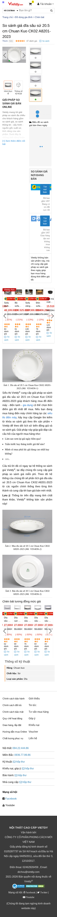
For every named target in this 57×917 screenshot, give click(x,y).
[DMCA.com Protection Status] (35, 886)
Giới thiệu (34, 698)
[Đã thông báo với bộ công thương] (18, 886)
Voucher (33, 731)
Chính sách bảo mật (13, 711)
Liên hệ (33, 738)
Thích (5, 41)
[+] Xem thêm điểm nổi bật (13, 142)
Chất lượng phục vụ (13, 738)
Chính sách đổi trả (12, 705)
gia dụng (28, 405)
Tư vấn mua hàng (39, 711)
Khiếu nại (34, 725)
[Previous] (4, 55)
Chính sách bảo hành (14, 698)
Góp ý (32, 718)
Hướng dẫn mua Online (15, 731)
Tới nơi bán (45, 189)
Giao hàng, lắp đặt (12, 725)
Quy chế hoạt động (12, 718)
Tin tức (32, 705)
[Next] (23, 55)
